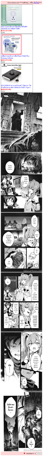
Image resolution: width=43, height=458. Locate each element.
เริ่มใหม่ (36, 3)
